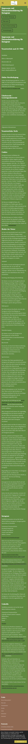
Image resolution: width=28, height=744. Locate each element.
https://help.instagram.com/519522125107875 (14, 564)
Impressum (3, 716)
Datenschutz (3, 713)
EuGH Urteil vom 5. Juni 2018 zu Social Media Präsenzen (13, 402)
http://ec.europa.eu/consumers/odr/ (11, 88)
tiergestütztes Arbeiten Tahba (7, 726)
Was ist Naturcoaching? (6, 700)
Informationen (12, 225)
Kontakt (4, 623)
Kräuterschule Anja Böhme (6, 729)
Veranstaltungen (4, 705)
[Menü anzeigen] (25, 3)
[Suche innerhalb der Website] (2, 3)
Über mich (3, 702)
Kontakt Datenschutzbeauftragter (10, 537)
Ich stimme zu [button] (20, 741)
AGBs (2, 710)
